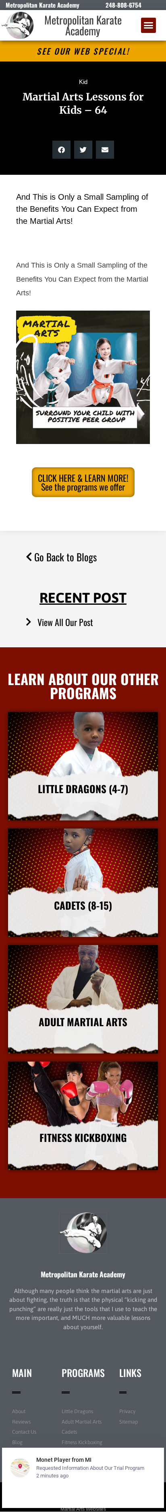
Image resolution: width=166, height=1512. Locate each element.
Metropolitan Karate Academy (83, 25)
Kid (83, 81)
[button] (148, 25)
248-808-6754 (123, 4)
